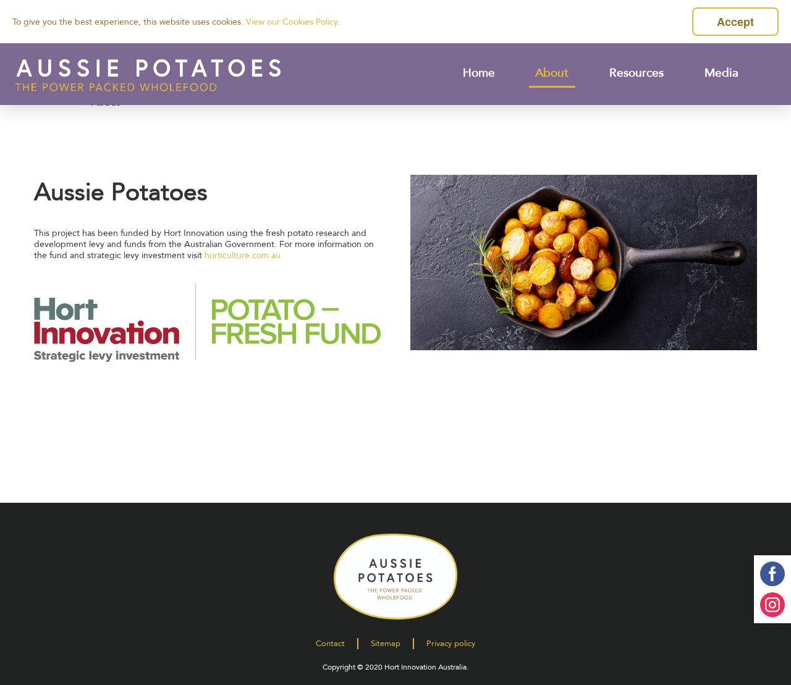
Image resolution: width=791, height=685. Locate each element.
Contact (330, 643)
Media (721, 73)
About (552, 73)
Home (479, 73)
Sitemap (385, 643)
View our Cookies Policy (291, 22)
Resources (636, 73)
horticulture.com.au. (244, 255)
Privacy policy (450, 643)
